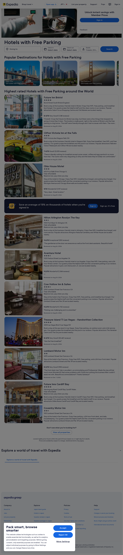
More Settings (63, 541)
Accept (63, 528)
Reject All (63, 535)
